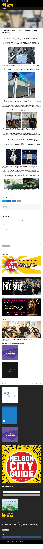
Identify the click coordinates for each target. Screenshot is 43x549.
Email (23, 220)
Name (3, 220)
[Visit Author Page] (5, 207)
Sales (20, 34)
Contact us (5, 529)
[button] (4, 8)
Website (3, 224)
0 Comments (25, 34)
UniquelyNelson (13, 34)
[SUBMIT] (39, 251)
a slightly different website (35, 541)
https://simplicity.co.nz (30, 189)
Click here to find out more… (21, 194)
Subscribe (21, 494)
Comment (4, 231)
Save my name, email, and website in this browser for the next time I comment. (19, 229)
